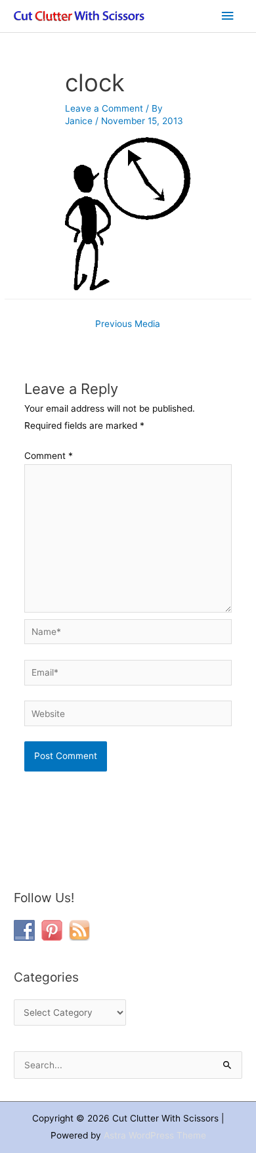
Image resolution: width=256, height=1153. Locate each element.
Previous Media (127, 323)
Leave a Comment (104, 108)
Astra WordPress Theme (155, 1135)
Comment (48, 455)
